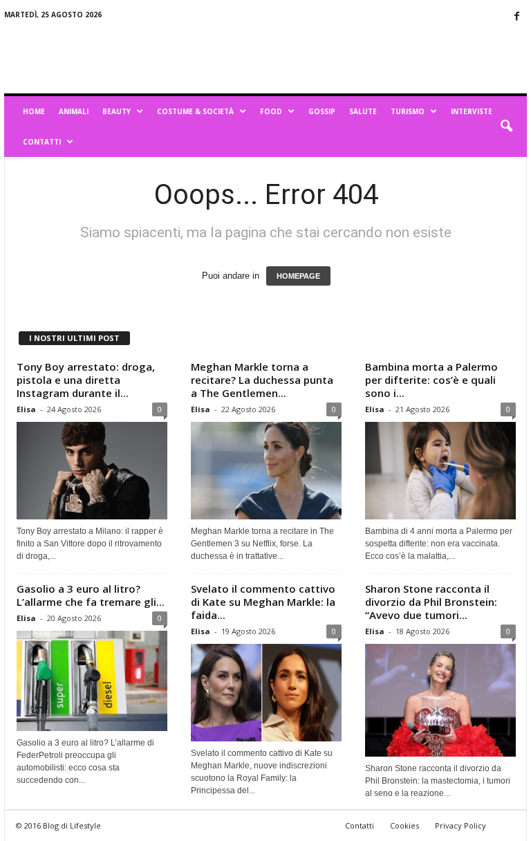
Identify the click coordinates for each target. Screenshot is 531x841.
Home (34, 111)
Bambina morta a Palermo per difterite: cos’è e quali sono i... (431, 380)
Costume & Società (195, 111)
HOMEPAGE (298, 276)
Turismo (408, 111)
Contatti (42, 142)
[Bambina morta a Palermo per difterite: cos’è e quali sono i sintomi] (440, 470)
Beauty (116, 111)
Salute (363, 111)
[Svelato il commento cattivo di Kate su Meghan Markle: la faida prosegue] (266, 692)
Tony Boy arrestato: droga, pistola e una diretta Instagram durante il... (86, 380)
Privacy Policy (460, 825)
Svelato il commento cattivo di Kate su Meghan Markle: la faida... (263, 602)
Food (271, 111)
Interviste (471, 111)
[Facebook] (516, 17)
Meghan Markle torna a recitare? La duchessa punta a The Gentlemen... (262, 380)
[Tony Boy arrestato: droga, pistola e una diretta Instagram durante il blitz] (92, 470)
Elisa (26, 409)
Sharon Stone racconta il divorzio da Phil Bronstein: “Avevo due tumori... (431, 602)
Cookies (404, 825)
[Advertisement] (351, 56)
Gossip (321, 111)
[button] (506, 126)
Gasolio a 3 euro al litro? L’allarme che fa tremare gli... (91, 595)
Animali (73, 111)
